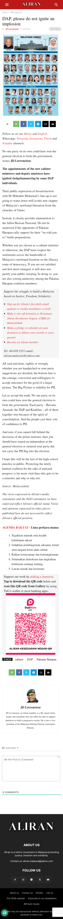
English (42, 134)
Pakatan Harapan (46, 659)
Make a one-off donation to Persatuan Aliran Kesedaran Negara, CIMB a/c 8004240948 (29, 318)
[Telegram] (38, 124)
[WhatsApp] (16, 124)
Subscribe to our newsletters (42, 898)
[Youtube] (48, 879)
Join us (49, 892)
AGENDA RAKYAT (15, 527)
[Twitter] (31, 124)
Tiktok (48, 138)
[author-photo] (30, 702)
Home (4, 12)
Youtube (7, 143)
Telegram (22, 138)
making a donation (41, 576)
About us (14, 892)
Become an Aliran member (22, 342)
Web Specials (16, 12)
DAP (30, 659)
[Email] (45, 124)
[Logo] (32, 835)
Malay (28, 134)
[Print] (53, 124)
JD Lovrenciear (12, 29)
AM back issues (31, 904)
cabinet (19, 659)
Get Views (55, 29)
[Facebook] (23, 124)
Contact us (27, 892)
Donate (39, 892)
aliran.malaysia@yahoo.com (38, 861)
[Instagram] (23, 879)
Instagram (36, 138)
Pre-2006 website (16, 898)
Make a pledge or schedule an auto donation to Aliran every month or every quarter (30, 332)
